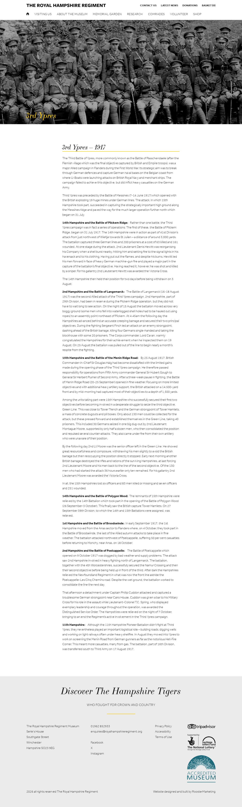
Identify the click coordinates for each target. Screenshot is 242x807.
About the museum (72, 14)
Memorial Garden (107, 14)
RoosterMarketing (204, 791)
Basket (209, 5)
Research (135, 14)
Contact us (148, 5)
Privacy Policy (163, 726)
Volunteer (179, 14)
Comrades (156, 14)
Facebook (97, 742)
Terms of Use (163, 737)
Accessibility (163, 731)
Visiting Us (43, 14)
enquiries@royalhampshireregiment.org (116, 731)
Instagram (97, 753)
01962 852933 (100, 726)
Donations (190, 5)
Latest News (169, 5)
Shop (197, 14)
